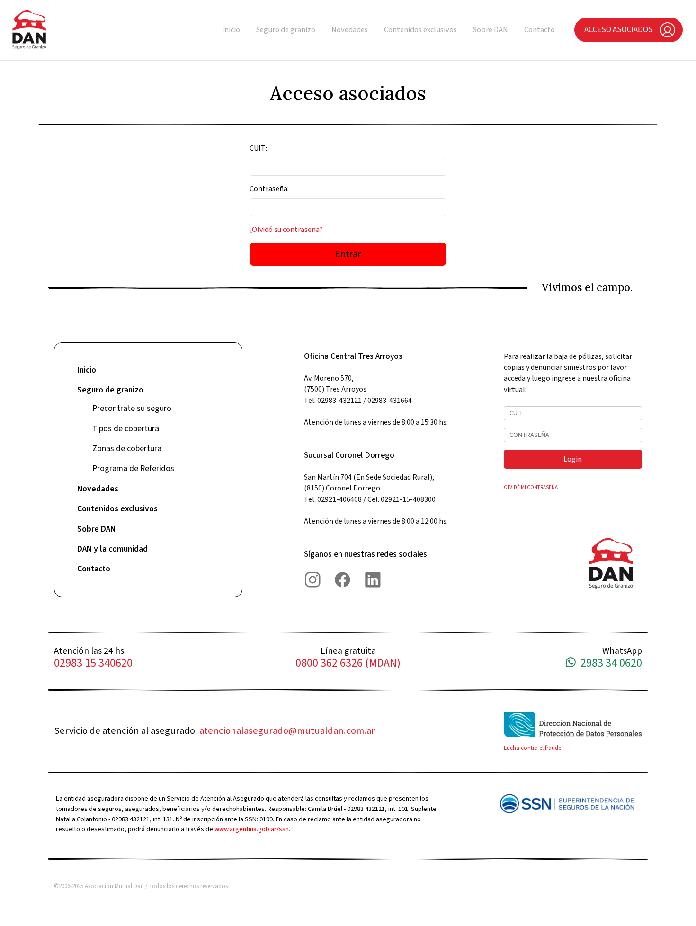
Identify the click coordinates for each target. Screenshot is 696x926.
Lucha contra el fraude (532, 748)
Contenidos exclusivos (420, 30)
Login (572, 459)
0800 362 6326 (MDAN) (348, 663)
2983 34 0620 (609, 663)
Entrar (348, 254)
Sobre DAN (490, 30)
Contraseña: (269, 189)
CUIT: (258, 148)
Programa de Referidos (133, 468)
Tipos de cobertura (125, 429)
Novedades (349, 30)
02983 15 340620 (93, 663)
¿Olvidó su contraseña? (286, 229)
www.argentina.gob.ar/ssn (251, 829)
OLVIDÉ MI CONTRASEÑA (531, 487)
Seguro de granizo (285, 30)
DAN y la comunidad (112, 549)
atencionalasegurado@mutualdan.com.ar (287, 731)
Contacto (539, 30)
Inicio (231, 30)
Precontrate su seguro (131, 408)
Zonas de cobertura (126, 448)
